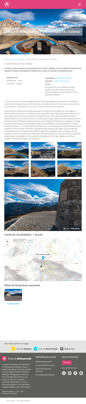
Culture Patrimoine (61, 81)
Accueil (6, 59)
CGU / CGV (20, 391)
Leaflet (66, 280)
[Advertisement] (43, 324)
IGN (72, 280)
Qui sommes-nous (69, 368)
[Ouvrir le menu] (79, 4)
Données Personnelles (9, 393)
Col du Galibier (13, 304)
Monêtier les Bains (63, 78)
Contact (67, 362)
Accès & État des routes (45, 365)
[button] (43, 258)
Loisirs (22, 59)
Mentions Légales (8, 391)
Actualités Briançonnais (45, 375)
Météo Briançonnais (44, 362)
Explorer (14, 59)
